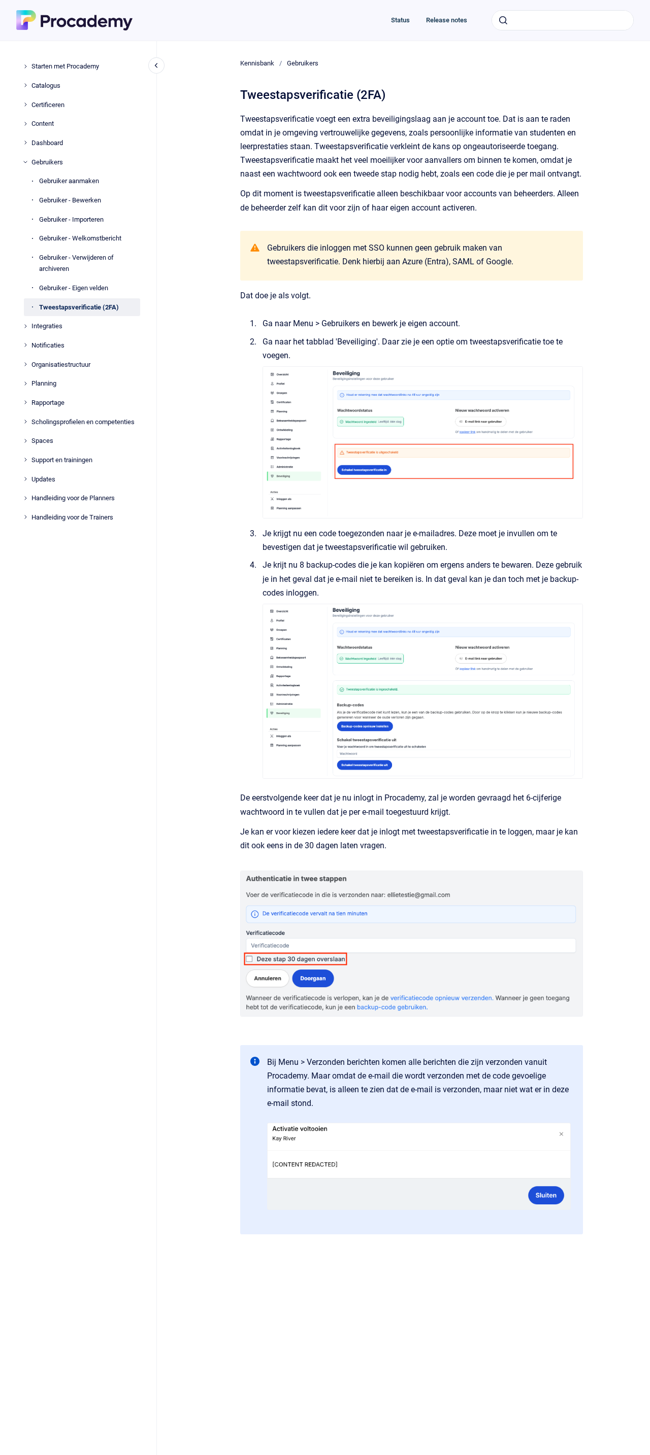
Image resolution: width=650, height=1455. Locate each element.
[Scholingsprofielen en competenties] (25, 422)
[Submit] (503, 20)
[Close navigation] (156, 65)
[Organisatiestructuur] (25, 364)
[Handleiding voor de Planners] (25, 498)
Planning (43, 383)
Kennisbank (257, 63)
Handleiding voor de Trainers (72, 517)
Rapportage (47, 402)
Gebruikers (47, 161)
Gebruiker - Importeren (71, 219)
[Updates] (25, 479)
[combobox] (562, 20)
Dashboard (47, 143)
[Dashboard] (25, 142)
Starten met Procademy (65, 66)
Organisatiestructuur (60, 364)
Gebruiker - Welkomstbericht (80, 238)
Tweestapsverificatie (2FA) (79, 306)
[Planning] (25, 383)
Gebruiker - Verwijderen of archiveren (76, 263)
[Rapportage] (25, 402)
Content (42, 123)
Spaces (42, 440)
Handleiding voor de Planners (73, 498)
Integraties (46, 326)
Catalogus (45, 85)
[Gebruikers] (25, 162)
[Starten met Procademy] (25, 66)
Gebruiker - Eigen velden (73, 287)
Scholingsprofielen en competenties (83, 421)
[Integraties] (25, 326)
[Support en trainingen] (25, 460)
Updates (43, 478)
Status (400, 20)
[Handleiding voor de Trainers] (25, 517)
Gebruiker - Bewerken (70, 200)
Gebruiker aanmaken (69, 181)
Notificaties (47, 345)
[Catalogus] (25, 85)
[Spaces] (25, 441)
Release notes (446, 20)
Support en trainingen (61, 460)
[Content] (25, 124)
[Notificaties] (25, 345)
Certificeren (47, 104)
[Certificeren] (25, 104)
